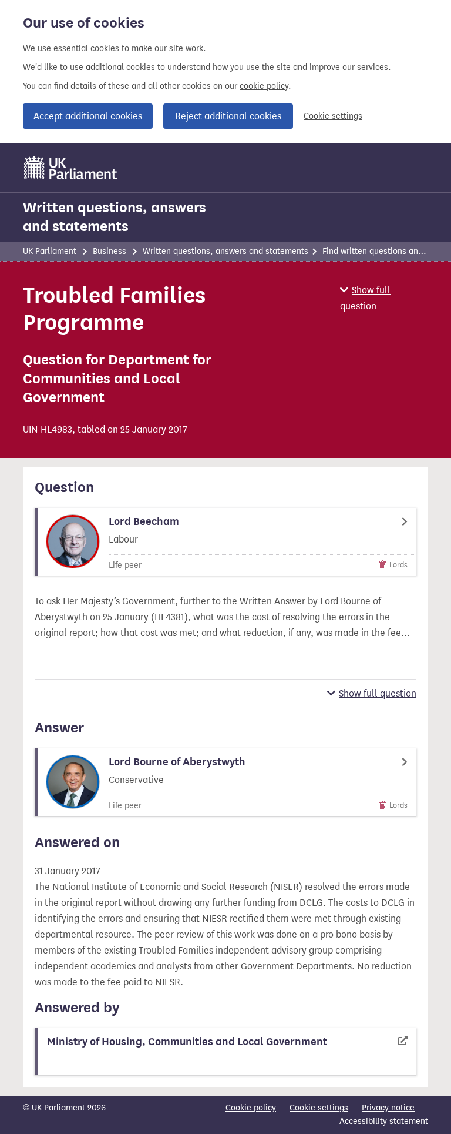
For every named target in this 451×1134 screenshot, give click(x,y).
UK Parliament (49, 251)
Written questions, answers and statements (114, 217)
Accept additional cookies (87, 116)
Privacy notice (388, 1108)
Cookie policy (251, 1108)
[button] (384, 298)
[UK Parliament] (71, 167)
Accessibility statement (383, 1121)
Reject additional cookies (228, 116)
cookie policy (264, 86)
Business (109, 251)
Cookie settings (333, 116)
